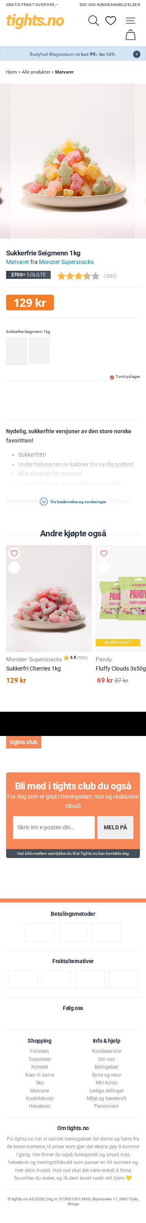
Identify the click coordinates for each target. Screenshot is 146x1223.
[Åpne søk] (93, 21)
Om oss (106, 1059)
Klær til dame (39, 1075)
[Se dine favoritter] (110, 21)
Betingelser (106, 1067)
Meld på (115, 827)
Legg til (16, 569)
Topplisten (39, 1059)
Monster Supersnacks (66, 262)
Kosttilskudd (40, 1098)
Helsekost (39, 1106)
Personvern (106, 1106)
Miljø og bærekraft (107, 1098)
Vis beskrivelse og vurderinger (77, 502)
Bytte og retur (106, 1075)
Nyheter (39, 1067)
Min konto (107, 1083)
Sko (40, 1083)
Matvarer (64, 72)
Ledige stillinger (107, 1091)
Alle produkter (36, 72)
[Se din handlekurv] (130, 35)
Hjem (11, 72)
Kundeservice (106, 1051)
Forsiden (39, 1051)
